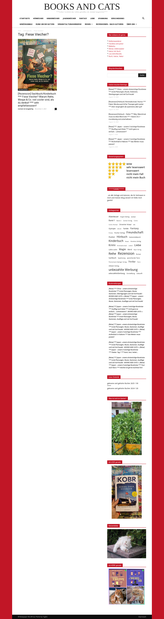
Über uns (131, 24)
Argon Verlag (124, 217)
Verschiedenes (117, 18)
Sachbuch (112, 258)
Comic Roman (113, 224)
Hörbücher (38, 18)
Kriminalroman (122, 245)
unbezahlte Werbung (123, 269)
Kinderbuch (116, 241)
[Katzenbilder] (126, 543)
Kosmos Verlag (136, 241)
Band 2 (119, 221)
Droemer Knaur (125, 224)
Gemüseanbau (26, 24)
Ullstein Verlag (114, 266)
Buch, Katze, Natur (116, 56)
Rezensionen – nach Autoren (109, 24)
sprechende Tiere (133, 258)
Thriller (132, 261)
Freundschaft (134, 232)
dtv (134, 224)
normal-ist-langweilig (25, 109)
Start (19, 31)
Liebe (92, 18)
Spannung (103, 18)
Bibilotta (112, 46)
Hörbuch (122, 236)
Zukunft (139, 273)
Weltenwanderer (115, 41)
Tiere (138, 262)
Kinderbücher (53, 18)
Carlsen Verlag (127, 221)
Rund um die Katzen (45, 24)
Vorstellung (131, 273)
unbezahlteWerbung (117, 273)
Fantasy (83, 18)
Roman (138, 254)
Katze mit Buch (115, 51)
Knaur (127, 241)
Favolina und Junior (116, 44)
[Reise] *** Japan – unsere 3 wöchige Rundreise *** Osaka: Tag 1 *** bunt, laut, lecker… (126, 349)
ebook (119, 229)
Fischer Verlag (119, 233)
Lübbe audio (113, 250)
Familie (126, 228)
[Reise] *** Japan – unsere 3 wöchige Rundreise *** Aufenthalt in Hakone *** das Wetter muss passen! (127, 141)
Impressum (142, 617)
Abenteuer (114, 216)
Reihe (112, 253)
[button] (143, 18)
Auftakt (133, 217)
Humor (112, 237)
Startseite (25, 18)
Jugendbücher (69, 18)
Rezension (126, 253)
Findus (111, 233)
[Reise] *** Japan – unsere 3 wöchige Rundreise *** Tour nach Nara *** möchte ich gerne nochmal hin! (127, 365)
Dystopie (112, 228)
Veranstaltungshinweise (70, 24)
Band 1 (112, 220)
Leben (131, 245)
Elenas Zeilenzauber (116, 49)
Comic (136, 221)
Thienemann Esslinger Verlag (118, 262)
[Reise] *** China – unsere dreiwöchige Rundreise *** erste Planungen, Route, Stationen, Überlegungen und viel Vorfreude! (127, 91)
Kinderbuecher (23, 89)
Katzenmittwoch (135, 237)
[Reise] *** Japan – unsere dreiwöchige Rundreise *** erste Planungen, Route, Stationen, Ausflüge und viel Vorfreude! (126, 298)
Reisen (88, 24)
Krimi (112, 245)
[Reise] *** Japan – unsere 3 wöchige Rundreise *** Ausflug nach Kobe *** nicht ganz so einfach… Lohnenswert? (127, 129)
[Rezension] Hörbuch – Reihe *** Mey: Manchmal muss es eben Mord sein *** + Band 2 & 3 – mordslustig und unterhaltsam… (127, 116)
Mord (130, 249)
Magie (122, 249)
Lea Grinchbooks (115, 54)
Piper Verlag (137, 249)
